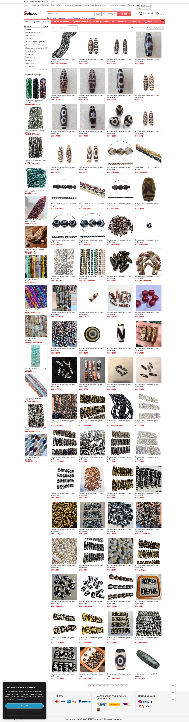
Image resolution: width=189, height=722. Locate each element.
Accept (24, 706)
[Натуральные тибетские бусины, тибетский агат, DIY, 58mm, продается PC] (92, 528)
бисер (49, 18)
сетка (73, 28)
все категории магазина (36, 22)
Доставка (45, 5)
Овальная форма (34, 32)
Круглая (30, 36)
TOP (172, 699)
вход (26, 5)
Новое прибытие (61, 22)
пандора (91, 18)
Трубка (30, 39)
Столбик (31, 51)
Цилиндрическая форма (37, 48)
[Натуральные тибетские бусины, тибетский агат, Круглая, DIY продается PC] (92, 347)
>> (126, 686)
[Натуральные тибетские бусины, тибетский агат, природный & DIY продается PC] (92, 58)
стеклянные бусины (64, 18)
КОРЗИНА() (147, 14)
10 (119, 686)
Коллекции (135, 22)
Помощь (131, 5)
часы (54, 18)
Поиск (123, 14)
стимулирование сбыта (103, 22)
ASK (172, 692)
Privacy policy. (20, 699)
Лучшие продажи (80, 22)
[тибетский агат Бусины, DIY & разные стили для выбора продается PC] (148, 672)
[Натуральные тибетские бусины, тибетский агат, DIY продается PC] (148, 311)
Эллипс (30, 66)
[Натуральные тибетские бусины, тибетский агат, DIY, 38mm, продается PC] (64, 564)
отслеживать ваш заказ (73, 5)
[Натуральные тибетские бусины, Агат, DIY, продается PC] (120, 672)
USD (139, 8)
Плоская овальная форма (37, 45)
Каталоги (122, 22)
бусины (84, 18)
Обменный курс (56, 5)
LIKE (172, 685)
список (64, 28)
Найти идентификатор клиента (96, 5)
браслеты (76, 18)
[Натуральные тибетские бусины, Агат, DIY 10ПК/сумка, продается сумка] (92, 672)
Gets (32, 13)
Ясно (46, 26)
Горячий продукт (33, 74)
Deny (24, 713)
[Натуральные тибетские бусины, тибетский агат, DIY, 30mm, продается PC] (120, 275)
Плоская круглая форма (36, 42)
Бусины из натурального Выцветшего (34, 399)
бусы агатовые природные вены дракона (34, 191)
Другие (30, 57)
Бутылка (30, 60)
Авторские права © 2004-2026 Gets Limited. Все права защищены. (94, 719)
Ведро (30, 63)
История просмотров (117, 5)
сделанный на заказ (153, 22)
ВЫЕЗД (162, 14)
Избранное (35, 5)
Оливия (30, 54)
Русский (142, 5)
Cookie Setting (19, 720)
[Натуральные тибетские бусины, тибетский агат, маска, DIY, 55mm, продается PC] (92, 564)
